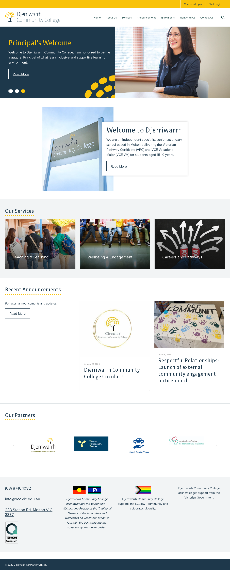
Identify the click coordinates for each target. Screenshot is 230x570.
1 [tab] (10, 91)
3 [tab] (23, 91)
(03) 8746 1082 (18, 488)
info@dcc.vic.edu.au (22, 499)
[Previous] (16, 446)
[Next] (214, 446)
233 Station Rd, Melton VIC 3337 (28, 512)
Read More (21, 74)
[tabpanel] (115, 58)
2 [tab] (17, 91)
